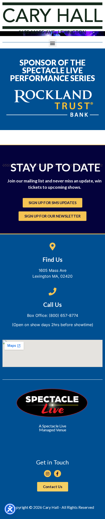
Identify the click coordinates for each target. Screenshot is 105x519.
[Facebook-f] (57, 473)
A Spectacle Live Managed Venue (52, 428)
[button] (53, 43)
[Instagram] (47, 473)
